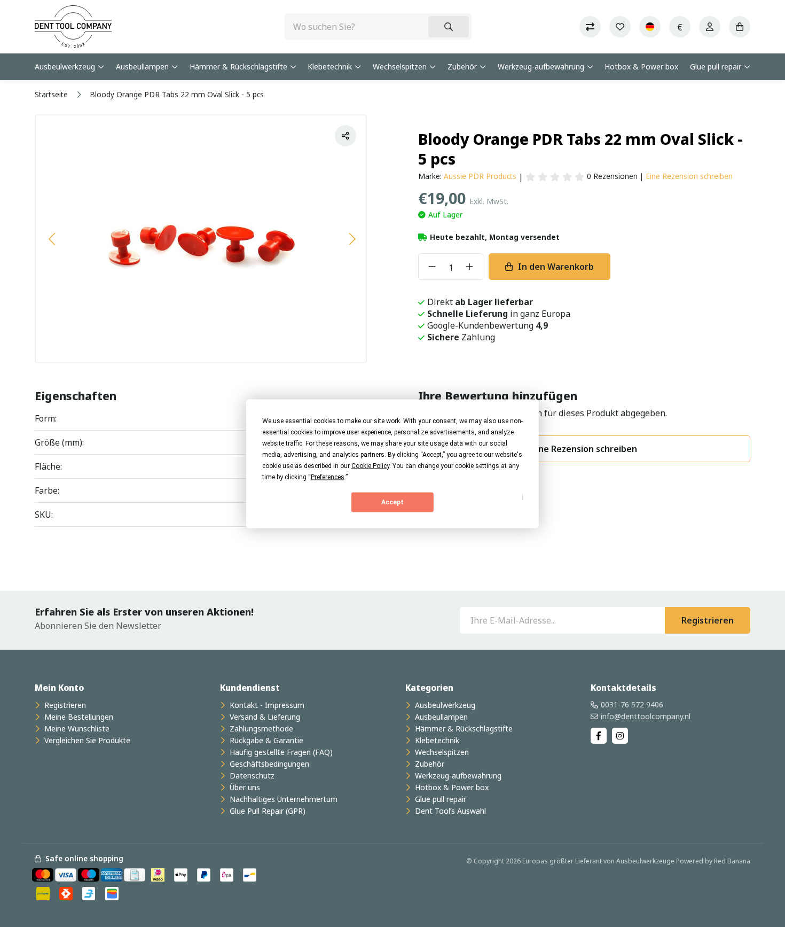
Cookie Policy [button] (370, 465)
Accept (392, 502)
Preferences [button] (327, 476)
